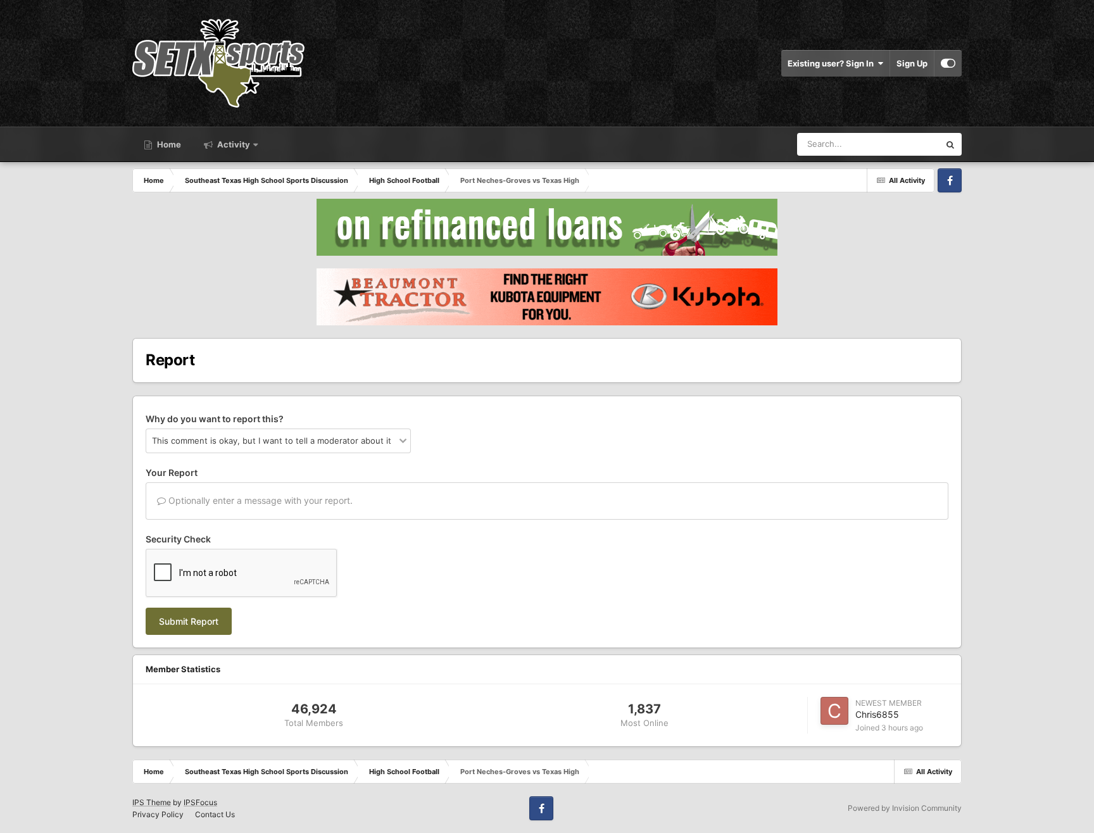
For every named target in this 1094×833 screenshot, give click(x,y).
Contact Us (215, 814)
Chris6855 (877, 714)
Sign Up (911, 63)
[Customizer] (948, 63)
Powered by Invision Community (905, 808)
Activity (232, 144)
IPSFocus (200, 802)
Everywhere (900, 144)
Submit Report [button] (188, 621)
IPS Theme (151, 802)
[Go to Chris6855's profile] (834, 711)
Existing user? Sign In (832, 63)
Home (168, 144)
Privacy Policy (158, 814)
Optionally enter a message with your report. (259, 500)
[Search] (950, 144)
